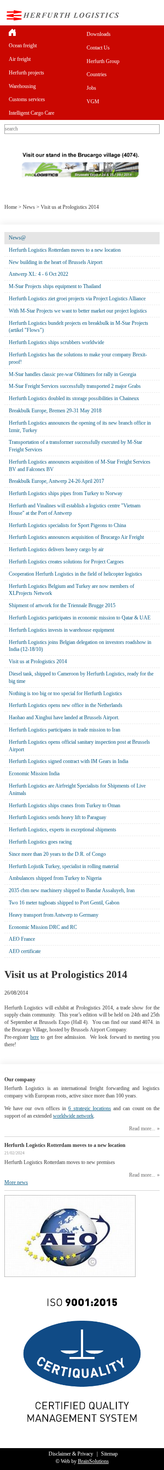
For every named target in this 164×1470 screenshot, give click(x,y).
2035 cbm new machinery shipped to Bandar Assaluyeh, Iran (72, 890)
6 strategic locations (89, 1108)
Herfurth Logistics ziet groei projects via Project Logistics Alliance (77, 298)
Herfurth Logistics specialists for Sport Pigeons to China (67, 525)
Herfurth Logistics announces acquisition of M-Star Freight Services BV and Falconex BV (79, 465)
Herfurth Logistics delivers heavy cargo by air (56, 549)
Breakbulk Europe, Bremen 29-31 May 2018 (55, 411)
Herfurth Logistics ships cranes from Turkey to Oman (64, 805)
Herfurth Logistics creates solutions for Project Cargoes (66, 562)
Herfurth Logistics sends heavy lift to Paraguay (57, 817)
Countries (97, 74)
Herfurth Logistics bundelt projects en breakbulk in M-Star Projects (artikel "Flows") (78, 327)
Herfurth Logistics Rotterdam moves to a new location (65, 250)
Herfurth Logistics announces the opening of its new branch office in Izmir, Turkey (80, 426)
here (34, 1037)
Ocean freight (23, 45)
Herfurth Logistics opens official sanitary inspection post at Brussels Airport (79, 746)
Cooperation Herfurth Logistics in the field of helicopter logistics (75, 574)
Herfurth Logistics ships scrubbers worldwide (56, 342)
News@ (17, 238)
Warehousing (22, 86)
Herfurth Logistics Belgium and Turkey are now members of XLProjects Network (71, 590)
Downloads (99, 34)
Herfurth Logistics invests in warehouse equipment (61, 630)
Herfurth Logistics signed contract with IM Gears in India (68, 761)
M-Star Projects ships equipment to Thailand (55, 286)
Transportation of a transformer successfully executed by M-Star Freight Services (75, 446)
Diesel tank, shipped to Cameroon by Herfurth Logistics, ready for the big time (81, 677)
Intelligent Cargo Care (31, 113)
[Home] (43, 32)
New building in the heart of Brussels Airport (55, 262)
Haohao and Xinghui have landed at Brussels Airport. (64, 717)
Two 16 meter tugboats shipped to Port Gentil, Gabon (64, 903)
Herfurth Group (103, 61)
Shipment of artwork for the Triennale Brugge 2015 (62, 605)
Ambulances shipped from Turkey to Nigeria (55, 878)
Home (10, 207)
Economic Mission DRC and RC (43, 927)
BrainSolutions (93, 1461)
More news (16, 1182)
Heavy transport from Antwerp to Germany (53, 915)
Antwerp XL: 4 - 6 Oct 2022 (38, 274)
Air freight (20, 59)
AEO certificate (25, 951)
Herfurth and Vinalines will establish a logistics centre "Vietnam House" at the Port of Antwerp (74, 509)
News (29, 207)
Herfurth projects (26, 73)
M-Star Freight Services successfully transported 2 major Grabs (75, 386)
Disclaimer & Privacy (71, 1454)
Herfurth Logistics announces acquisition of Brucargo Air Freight (76, 537)
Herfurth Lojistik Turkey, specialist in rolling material (64, 866)
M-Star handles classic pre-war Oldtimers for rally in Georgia (72, 374)
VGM (93, 101)
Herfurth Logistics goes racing (40, 842)
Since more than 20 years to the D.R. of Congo (57, 854)
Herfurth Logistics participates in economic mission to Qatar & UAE (79, 618)
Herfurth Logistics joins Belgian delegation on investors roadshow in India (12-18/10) (80, 646)
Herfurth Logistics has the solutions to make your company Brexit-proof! (78, 358)
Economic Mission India (34, 773)
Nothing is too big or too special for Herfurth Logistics (65, 693)
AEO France (22, 939)
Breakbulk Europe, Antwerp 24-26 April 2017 (56, 481)
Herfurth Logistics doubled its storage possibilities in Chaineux (74, 398)
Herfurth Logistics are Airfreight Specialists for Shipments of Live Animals (77, 789)
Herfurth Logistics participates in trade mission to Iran (64, 730)
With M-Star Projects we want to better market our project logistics (78, 311)
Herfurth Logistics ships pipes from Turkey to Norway (65, 493)
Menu (153, 15)
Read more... (142, 1128)
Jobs (91, 88)
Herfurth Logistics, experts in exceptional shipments (62, 829)
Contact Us (98, 48)
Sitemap (109, 1454)
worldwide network (73, 1116)
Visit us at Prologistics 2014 (38, 661)
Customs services (27, 99)
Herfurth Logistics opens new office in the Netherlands (65, 705)
